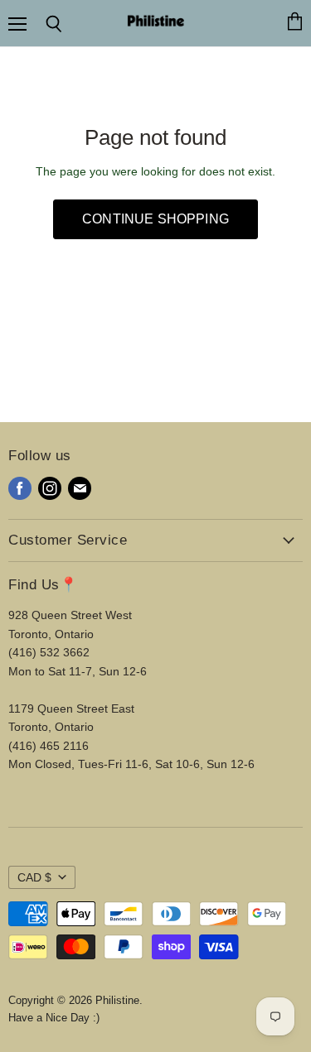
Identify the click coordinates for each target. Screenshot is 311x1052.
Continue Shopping (155, 219)
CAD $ (34, 877)
